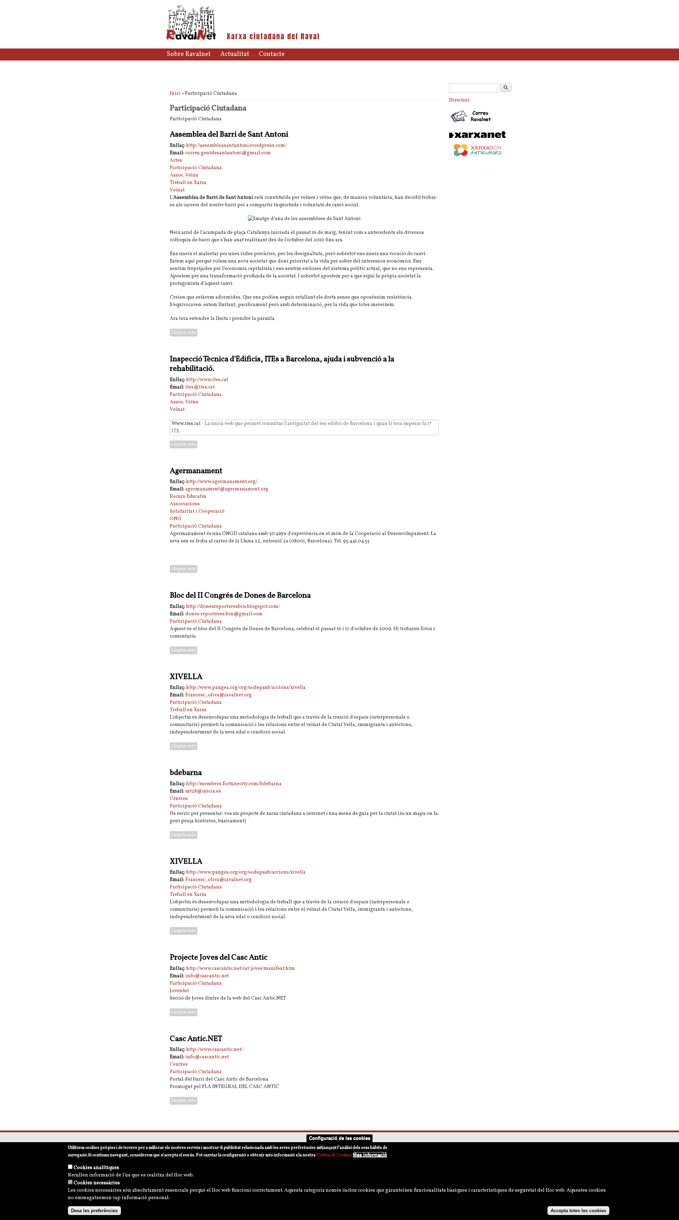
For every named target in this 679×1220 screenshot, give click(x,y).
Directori (459, 100)
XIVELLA (186, 677)
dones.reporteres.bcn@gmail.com (224, 614)
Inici (175, 93)
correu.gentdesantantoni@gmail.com (228, 153)
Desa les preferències (94, 1210)
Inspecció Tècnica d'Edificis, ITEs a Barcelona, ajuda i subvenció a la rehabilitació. (282, 364)
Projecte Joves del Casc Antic (218, 957)
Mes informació (370, 1154)
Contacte (272, 54)
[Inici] (191, 39)
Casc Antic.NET (196, 1039)
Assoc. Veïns (184, 175)
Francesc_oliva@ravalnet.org (218, 695)
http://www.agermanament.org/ (221, 481)
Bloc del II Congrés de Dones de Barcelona (240, 595)
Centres (179, 798)
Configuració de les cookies (339, 1138)
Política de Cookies (334, 1155)
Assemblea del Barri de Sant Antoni (229, 134)
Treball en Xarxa (188, 182)
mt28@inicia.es (203, 791)
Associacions (185, 504)
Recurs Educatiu (188, 496)
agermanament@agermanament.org (226, 489)
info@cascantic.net (207, 976)
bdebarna (186, 772)
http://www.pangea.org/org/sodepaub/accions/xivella (246, 687)
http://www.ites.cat (207, 379)
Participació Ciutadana (196, 168)
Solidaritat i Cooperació (197, 511)
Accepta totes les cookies (578, 1210)
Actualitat (234, 54)
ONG (175, 519)
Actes (176, 160)
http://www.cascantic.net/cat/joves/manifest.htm (240, 968)
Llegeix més (184, 332)
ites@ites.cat (200, 387)
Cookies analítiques (96, 1167)
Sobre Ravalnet (189, 54)
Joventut (179, 991)
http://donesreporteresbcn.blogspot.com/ (233, 606)
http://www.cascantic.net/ (214, 1049)
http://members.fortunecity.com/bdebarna (234, 784)
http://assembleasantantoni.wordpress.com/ (236, 145)
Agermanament (196, 471)
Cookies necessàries (97, 1183)
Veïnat (177, 190)
